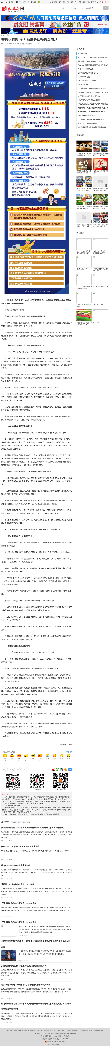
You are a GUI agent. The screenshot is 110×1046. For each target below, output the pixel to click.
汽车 (68, 2)
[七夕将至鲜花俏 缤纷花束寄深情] (84, 297)
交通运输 (14, 822)
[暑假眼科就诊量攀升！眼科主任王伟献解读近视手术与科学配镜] (100, 181)
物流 (28, 822)
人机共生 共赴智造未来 (85, 69)
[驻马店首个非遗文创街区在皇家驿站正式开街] (84, 279)
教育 (92, 2)
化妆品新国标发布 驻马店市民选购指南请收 (92, 127)
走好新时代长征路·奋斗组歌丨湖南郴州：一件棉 (83, 154)
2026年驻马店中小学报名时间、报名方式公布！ (83, 252)
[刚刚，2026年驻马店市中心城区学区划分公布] (100, 244)
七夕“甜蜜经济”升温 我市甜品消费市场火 (91, 112)
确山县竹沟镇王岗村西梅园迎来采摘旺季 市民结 (100, 207)
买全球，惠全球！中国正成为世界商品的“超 (92, 57)
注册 (104, 2)
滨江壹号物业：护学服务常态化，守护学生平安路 (84, 225)
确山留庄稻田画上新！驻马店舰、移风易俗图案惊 (84, 207)
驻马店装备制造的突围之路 (100, 287)
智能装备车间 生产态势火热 (87, 81)
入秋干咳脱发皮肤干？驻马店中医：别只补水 (93, 92)
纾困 (19, 822)
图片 (59, 2)
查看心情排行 (68, 752)
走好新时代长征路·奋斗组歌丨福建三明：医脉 (83, 172)
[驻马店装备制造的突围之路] (100, 279)
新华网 (19, 44)
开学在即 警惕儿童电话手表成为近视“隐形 (92, 88)
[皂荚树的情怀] (100, 315)
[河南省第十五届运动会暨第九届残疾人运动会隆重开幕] (84, 315)
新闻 (55, 2)
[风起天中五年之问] (100, 297)
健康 (84, 2)
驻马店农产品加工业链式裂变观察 (89, 100)
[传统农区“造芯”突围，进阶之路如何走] (100, 261)
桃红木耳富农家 (83, 84)
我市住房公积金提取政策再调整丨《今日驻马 (93, 65)
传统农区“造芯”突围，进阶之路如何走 (100, 270)
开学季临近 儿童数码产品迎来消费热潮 (91, 119)
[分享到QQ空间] (65, 769)
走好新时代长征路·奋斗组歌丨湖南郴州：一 (92, 61)
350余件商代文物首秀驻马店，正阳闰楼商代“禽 (100, 225)
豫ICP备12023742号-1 (41, 1033)
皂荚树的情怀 (82, 53)
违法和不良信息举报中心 (55, 1044)
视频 (64, 2)
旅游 (96, 2)
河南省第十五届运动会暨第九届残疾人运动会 (93, 108)
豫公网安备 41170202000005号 (56, 1042)
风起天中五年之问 (84, 77)
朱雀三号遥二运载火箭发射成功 (88, 123)
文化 (80, 2)
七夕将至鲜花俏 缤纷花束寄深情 (83, 305)
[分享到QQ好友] (61, 769)
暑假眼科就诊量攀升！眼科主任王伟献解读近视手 (100, 189)
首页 (51, 2)
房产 (76, 2)
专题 (72, 2)
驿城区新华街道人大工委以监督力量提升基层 (93, 104)
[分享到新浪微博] (53, 769)
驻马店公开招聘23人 (82, 269)
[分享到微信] (57, 769)
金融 (88, 2)
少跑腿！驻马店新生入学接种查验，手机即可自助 (84, 189)
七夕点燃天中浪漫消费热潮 (87, 115)
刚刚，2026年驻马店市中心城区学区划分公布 (100, 252)
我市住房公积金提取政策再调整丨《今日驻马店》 (100, 154)
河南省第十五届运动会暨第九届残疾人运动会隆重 (84, 323)
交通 (24, 822)
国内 (13, 35)
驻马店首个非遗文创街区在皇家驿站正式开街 (84, 287)
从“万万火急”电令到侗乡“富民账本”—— (91, 96)
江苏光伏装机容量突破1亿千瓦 (88, 73)
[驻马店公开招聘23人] (84, 261)
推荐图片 (80, 233)
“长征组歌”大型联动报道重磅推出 (100, 172)
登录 (101, 2)
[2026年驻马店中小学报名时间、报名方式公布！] (84, 244)
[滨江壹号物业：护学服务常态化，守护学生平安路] (84, 217)
